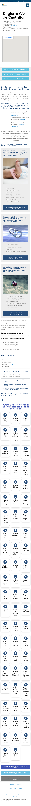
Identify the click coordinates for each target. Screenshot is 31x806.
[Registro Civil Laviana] (15, 577)
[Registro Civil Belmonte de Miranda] (15, 430)
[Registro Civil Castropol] (5, 497)
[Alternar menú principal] (27, 5)
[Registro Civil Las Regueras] (5, 577)
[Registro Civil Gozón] (26, 530)
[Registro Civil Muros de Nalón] (15, 606)
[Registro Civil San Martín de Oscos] (15, 684)
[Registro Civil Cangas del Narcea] (26, 463)
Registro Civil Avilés (5, 435)
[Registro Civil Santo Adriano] (5, 703)
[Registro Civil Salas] (5, 684)
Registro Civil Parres (15, 643)
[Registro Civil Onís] (26, 623)
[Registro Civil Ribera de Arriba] (26, 668)
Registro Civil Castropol (5, 502)
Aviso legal (15, 796)
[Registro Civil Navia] (5, 623)
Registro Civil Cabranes (26, 453)
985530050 (13, 25)
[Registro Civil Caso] (15, 482)
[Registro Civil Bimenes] (26, 430)
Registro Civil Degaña (25, 517)
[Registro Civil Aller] (15, 415)
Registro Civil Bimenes (26, 435)
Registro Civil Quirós (25, 658)
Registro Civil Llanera (5, 597)
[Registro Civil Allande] (5, 415)
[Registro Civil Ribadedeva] (5, 668)
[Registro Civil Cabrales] (15, 448)
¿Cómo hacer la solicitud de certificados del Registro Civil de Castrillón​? (16, 389)
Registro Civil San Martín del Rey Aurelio (26, 691)
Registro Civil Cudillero (15, 517)
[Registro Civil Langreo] (26, 562)
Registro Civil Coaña (15, 502)
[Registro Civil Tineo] (15, 735)
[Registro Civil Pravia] (15, 653)
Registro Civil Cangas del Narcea (25, 470)
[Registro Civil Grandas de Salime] (15, 545)
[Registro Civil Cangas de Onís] (15, 463)
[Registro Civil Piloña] (26, 638)
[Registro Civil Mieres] (26, 591)
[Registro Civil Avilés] (5, 430)
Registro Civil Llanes (15, 597)
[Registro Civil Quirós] (26, 653)
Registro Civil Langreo (25, 567)
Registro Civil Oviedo (5, 643)
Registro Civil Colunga (25, 502)
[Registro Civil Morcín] (5, 606)
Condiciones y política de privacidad (15, 794)
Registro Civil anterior (15, 784)
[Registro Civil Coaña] (15, 497)
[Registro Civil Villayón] (15, 750)
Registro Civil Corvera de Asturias (5, 518)
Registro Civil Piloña (25, 643)
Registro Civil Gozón (25, 535)
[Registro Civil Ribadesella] (15, 668)
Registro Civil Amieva (25, 420)
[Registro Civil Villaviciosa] (5, 750)
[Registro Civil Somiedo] (5, 718)
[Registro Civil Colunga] (26, 497)
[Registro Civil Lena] (26, 577)
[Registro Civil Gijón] (15, 530)
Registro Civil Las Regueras (5, 582)
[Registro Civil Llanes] (15, 591)
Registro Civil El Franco (5, 535)
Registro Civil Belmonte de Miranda (15, 436)
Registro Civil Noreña (15, 628)
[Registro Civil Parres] (15, 638)
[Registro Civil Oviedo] (5, 638)
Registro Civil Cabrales (15, 453)
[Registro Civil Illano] (5, 562)
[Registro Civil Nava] (26, 606)
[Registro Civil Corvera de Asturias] (5, 511)
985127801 (10, 364)
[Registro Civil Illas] (15, 562)
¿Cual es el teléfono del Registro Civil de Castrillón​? (15, 385)
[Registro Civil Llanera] (5, 591)
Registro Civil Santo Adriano (5, 708)
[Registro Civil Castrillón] (26, 482)
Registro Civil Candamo (5, 468)
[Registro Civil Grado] (5, 545)
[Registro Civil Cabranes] (26, 448)
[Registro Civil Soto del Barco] (15, 718)
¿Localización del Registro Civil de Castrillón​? (16, 371)
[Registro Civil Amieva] (26, 415)
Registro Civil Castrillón (26, 487)
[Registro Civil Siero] (26, 703)
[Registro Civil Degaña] (26, 511)
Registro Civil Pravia (15, 658)
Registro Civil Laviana (15, 582)
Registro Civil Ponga (5, 658)
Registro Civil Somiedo (5, 723)
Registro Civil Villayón (15, 755)
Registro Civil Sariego (15, 708)
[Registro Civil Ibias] (26, 545)
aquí (18, 322)
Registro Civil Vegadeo (26, 740)
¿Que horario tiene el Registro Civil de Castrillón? (14, 380)
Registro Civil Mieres (25, 597)
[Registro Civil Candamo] (5, 463)
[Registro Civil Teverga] (5, 735)
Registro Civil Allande (5, 420)
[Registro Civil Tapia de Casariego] (26, 718)
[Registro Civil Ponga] (5, 653)
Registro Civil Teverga (5, 740)
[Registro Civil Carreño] (5, 482)
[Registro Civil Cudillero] (15, 511)
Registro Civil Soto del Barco (15, 723)
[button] (15, 371)
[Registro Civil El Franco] (5, 530)
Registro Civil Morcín (5, 611)
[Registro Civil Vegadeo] (26, 735)
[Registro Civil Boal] (5, 448)
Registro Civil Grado (5, 550)
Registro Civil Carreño (5, 487)
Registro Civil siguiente (15, 788)
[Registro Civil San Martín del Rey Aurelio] (26, 684)
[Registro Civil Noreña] (15, 623)
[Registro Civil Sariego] (15, 703)
